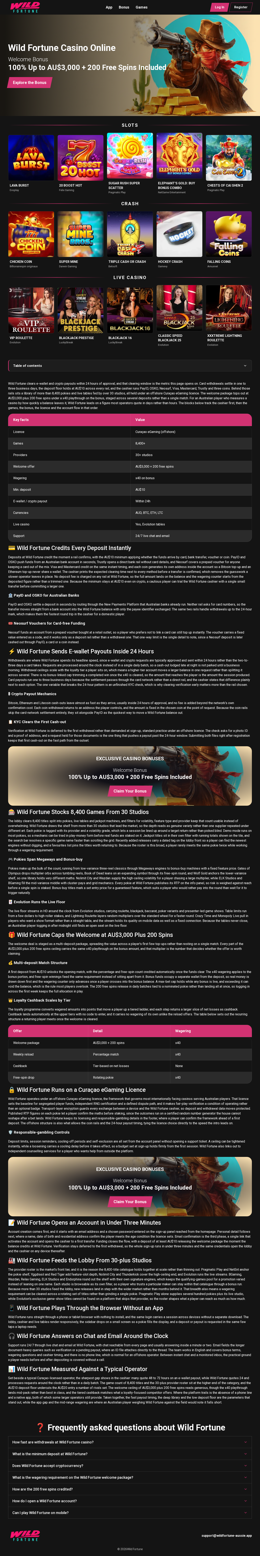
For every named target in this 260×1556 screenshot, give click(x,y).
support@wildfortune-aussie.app (227, 1536)
